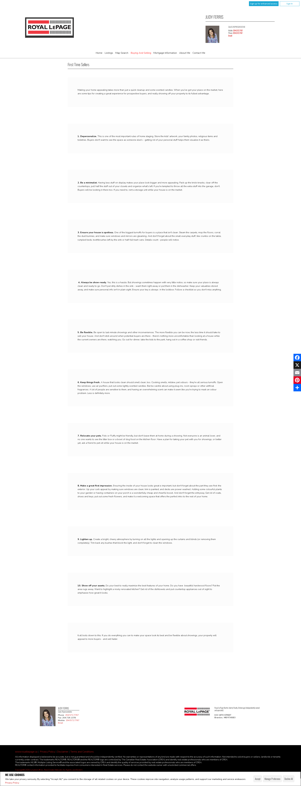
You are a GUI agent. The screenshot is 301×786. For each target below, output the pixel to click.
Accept (257, 779)
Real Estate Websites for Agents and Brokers (63, 770)
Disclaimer (62, 751)
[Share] (297, 387)
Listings (109, 53)
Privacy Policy (12, 782)
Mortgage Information (165, 53)
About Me (184, 53)
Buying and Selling (141, 53)
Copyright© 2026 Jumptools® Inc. (29, 770)
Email (230, 35)
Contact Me (199, 53)
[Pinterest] (297, 380)
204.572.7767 (238, 30)
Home (99, 53)
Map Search (121, 53)
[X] (297, 365)
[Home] (49, 27)
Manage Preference (272, 779)
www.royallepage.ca (26, 751)
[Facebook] (297, 357)
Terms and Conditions (82, 751)
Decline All (288, 779)
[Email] (297, 372)
